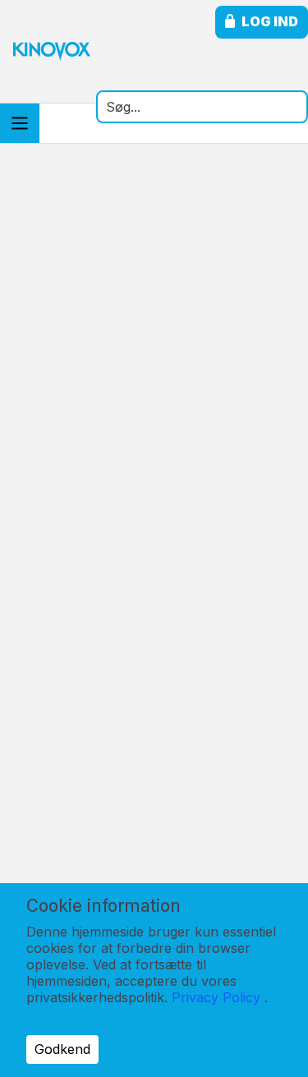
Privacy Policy (216, 997)
